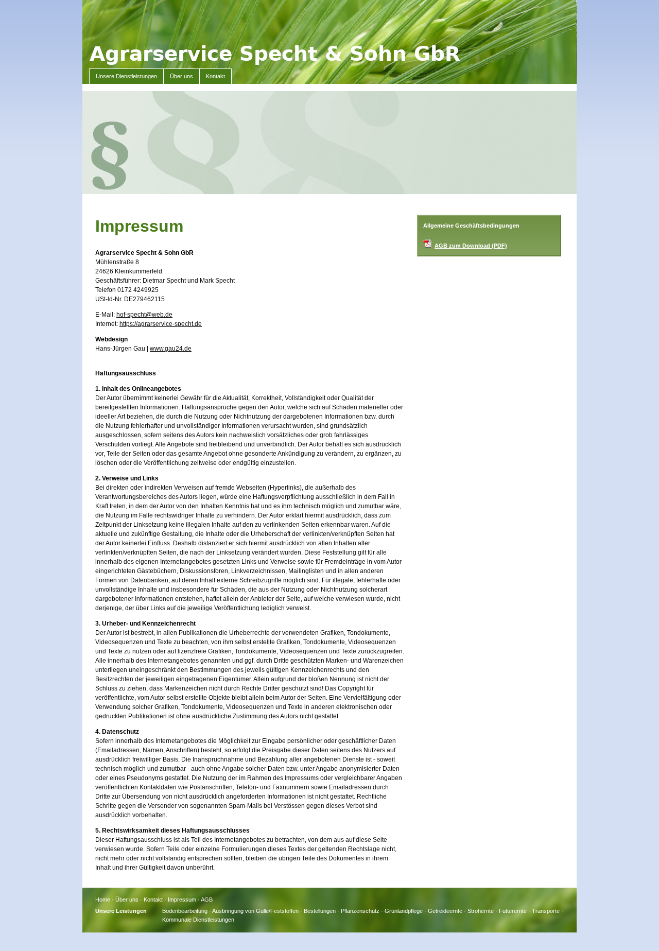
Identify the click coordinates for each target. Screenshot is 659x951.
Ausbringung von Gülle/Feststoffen (255, 911)
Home (102, 899)
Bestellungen (320, 911)
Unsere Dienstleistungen (126, 76)
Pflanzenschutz (360, 911)
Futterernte (513, 911)
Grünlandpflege (404, 911)
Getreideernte (445, 911)
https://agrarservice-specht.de (160, 323)
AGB (207, 899)
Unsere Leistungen (121, 911)
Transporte (546, 911)
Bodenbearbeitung (184, 911)
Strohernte (480, 911)
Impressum (182, 899)
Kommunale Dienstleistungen (198, 920)
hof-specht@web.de (144, 314)
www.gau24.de (171, 348)
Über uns (181, 76)
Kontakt (215, 76)
